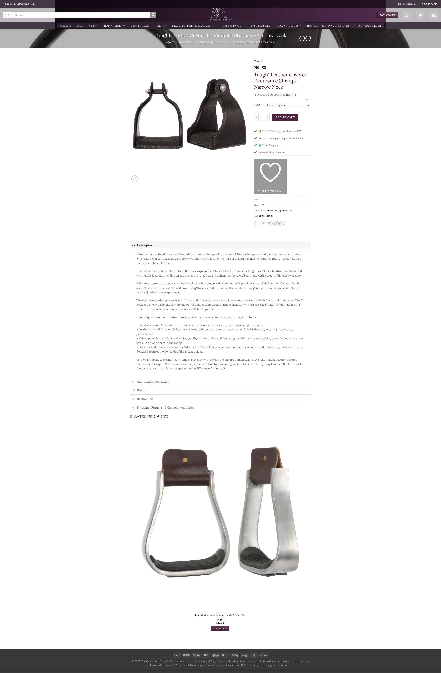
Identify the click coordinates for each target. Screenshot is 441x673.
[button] (407, 4)
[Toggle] (133, 245)
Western (185, 42)
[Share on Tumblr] (282, 223)
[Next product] (302, 38)
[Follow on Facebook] (422, 4)
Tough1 (258, 61)
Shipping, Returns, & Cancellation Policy (165, 407)
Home (169, 42)
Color (257, 104)
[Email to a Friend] (270, 223)
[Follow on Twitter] (429, 4)
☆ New (92, 25)
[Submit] (153, 15)
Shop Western (112, 25)
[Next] (143, 177)
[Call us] (432, 4)
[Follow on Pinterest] (435, 4)
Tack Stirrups (266, 215)
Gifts (160, 25)
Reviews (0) (145, 399)
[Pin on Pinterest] (276, 223)
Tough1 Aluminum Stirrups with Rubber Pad (220, 615)
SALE (79, 25)
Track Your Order (368, 25)
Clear (308, 99)
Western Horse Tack (212, 42)
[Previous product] (308, 38)
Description (145, 245)
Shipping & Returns (336, 25)
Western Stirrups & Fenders (254, 42)
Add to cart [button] (220, 628)
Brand (141, 390)
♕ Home (65, 25)
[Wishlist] (420, 15)
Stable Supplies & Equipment (192, 25)
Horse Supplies (259, 25)
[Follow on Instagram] (425, 4)
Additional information (153, 381)
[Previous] (131, 643)
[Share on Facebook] (257, 223)
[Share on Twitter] (263, 223)
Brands (311, 25)
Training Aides (288, 25)
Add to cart (285, 117)
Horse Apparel (231, 25)
